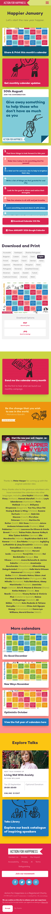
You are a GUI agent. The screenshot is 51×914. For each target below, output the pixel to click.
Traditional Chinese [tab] (10, 277)
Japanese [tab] (6, 265)
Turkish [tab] (34, 273)
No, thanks (18, 908)
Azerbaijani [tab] (18, 253)
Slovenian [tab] (6, 273)
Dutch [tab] (33, 257)
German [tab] (33, 261)
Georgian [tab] (15, 261)
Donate (24, 857)
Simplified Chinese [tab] (31, 269)
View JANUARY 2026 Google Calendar (26, 230)
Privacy (25, 862)
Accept (7, 908)
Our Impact (35, 857)
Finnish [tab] (5, 261)
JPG (25, 333)
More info (44, 902)
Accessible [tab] (7, 253)
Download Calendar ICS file (26, 221)
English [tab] (40, 257)
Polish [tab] (38, 265)
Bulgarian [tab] (6, 257)
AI (32, 862)
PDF (25, 324)
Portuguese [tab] (7, 269)
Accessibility (13, 862)
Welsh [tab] (33, 277)
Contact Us (13, 857)
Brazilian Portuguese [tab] (33, 253)
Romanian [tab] (18, 269)
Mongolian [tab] (29, 265)
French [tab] (24, 261)
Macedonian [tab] (17, 265)
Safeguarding (24, 867)
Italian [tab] (41, 261)
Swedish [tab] (25, 273)
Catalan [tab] (16, 257)
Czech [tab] (24, 257)
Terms (38, 862)
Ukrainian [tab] (23, 277)
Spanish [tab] (16, 273)
